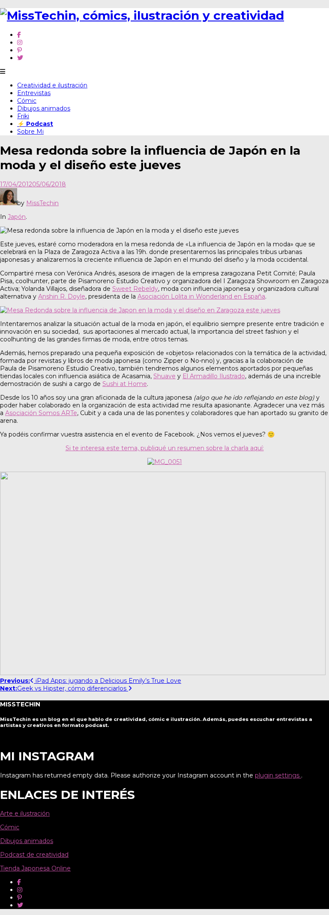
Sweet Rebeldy (135, 289)
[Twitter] (20, 58)
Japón (17, 217)
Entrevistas (34, 93)
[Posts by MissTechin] (8, 203)
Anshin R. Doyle (61, 296)
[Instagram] (19, 42)
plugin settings (278, 775)
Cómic (26, 101)
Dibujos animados (43, 108)
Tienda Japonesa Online (35, 868)
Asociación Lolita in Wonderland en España (201, 296)
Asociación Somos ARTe (41, 413)
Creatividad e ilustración (52, 85)
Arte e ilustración (25, 813)
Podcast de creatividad (34, 854)
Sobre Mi (30, 131)
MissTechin (42, 203)
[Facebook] (19, 35)
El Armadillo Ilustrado (213, 376)
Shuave (164, 376)
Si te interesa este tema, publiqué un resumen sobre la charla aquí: (165, 448)
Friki (23, 116)
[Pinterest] (19, 50)
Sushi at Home (124, 384)
